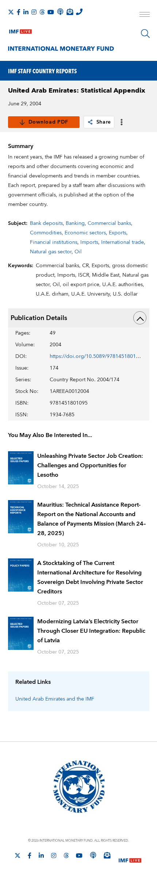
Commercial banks (109, 223)
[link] (90, 122)
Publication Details (39, 318)
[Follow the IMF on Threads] (42, 12)
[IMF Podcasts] (93, 855)
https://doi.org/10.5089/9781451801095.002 (102, 356)
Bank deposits (46, 223)
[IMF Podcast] (60, 11)
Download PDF (48, 122)
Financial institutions (53, 242)
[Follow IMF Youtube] (50, 12)
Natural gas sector (51, 251)
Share (103, 122)
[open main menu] (144, 15)
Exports (117, 233)
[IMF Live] (20, 30)
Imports (89, 242)
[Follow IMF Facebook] (18, 12)
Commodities (46, 233)
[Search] (145, 33)
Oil (78, 251)
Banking (75, 223)
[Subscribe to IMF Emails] (69, 11)
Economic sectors (85, 233)
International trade (122, 242)
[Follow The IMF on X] (11, 12)
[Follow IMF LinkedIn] (25, 12)
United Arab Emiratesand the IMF (54, 699)
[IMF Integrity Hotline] (79, 11)
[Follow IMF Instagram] (34, 12)
